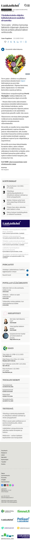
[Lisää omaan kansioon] (5, 42)
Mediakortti (4, 453)
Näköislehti (4, 457)
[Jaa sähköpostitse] (21, 42)
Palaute (3, 473)
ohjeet (23, 81)
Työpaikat (3, 462)
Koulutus (3, 464)
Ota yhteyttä (4, 450)
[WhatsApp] (11, 42)
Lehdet (3, 455)
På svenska (3, 477)
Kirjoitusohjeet (4, 459)
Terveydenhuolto (6, 9)
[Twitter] (14, 42)
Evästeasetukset (5, 482)
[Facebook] (8, 42)
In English (3, 479)
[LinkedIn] (18, 42)
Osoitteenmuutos (5, 475)
